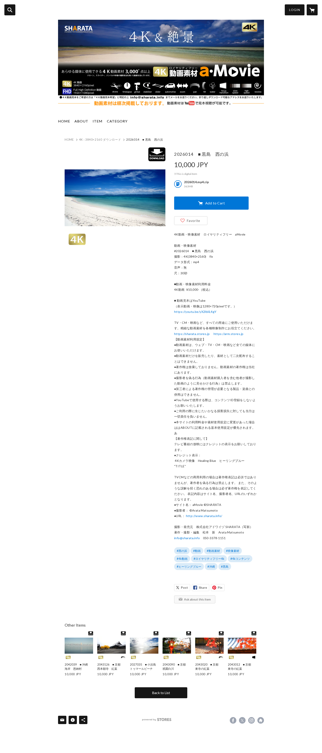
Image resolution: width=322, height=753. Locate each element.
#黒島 (224, 566)
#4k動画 (182, 558)
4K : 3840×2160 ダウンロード (100, 139)
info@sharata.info (187, 538)
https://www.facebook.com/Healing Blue (233, 720)
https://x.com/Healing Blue (242, 720)
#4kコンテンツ (240, 558)
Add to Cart (215, 203)
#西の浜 (182, 551)
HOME (64, 121)
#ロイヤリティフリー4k (209, 558)
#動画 (197, 551)
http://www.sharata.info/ (204, 516)
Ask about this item (197, 599)
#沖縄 (211, 566)
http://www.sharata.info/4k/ (260, 720)
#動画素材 (213, 551)
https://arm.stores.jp (229, 334)
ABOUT (81, 121)
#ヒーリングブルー (189, 566)
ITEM (98, 121)
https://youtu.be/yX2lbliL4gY (195, 312)
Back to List (161, 693)
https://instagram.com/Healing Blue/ (251, 720)
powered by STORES (157, 719)
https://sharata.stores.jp (192, 334)
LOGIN (294, 10)
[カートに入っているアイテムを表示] (312, 9)
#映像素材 (232, 551)
